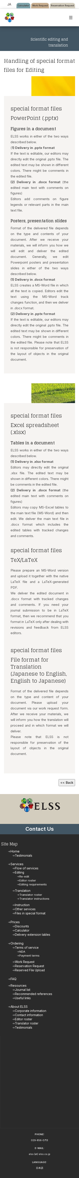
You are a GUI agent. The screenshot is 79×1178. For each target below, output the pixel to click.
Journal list (22, 990)
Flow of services (26, 868)
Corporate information (30, 1011)
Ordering (17, 943)
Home (15, 851)
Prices (15, 922)
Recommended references (33, 994)
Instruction (22, 905)
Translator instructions (34, 898)
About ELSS (19, 1006)
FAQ (13, 979)
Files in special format (30, 913)
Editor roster (27, 880)
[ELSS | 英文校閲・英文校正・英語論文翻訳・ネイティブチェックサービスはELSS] (9, 17)
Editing (19, 872)
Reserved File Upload (30, 970)
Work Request (40, 5)
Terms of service (27, 947)
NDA (22, 951)
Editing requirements (33, 884)
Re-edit (24, 876)
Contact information (29, 1015)
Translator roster (30, 894)
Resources (19, 985)
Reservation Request (62, 5)
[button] (70, 17)
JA (9, 4)
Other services (25, 909)
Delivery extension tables (32, 934)
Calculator (23, 5)
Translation (23, 890)
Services (17, 864)
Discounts (22, 926)
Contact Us (39, 829)
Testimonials (23, 855)
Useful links (23, 998)
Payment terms (29, 955)
